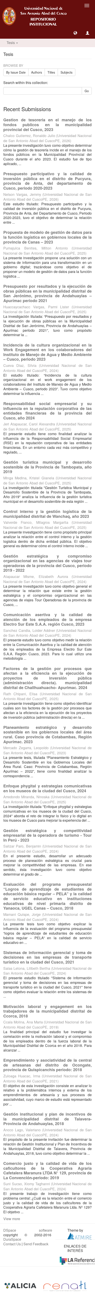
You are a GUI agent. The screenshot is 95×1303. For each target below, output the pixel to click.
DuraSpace (12, 1239)
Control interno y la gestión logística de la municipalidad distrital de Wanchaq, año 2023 (47, 514)
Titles (51, 72)
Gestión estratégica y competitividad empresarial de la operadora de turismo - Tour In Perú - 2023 (47, 835)
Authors (36, 72)
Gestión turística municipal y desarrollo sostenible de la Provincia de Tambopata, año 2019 (47, 466)
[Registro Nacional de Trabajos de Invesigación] (65, 1285)
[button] (75, 33)
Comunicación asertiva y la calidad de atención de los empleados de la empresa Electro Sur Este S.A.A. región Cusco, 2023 (47, 619)
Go (87, 91)
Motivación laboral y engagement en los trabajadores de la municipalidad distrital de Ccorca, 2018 (47, 1011)
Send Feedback (35, 1243)
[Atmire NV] (79, 1235)
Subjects (66, 72)
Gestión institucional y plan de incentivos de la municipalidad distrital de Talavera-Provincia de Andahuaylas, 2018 (47, 1118)
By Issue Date (16, 72)
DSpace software (27, 1230)
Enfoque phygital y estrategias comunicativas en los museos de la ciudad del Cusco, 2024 (47, 788)
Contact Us (12, 1243)
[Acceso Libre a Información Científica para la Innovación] (20, 1285)
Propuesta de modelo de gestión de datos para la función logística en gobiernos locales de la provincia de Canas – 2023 (47, 237)
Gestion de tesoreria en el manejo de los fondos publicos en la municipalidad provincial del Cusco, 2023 (47, 124)
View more (11, 1218)
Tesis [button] (11, 42)
